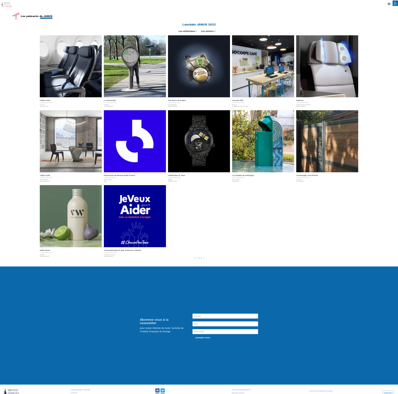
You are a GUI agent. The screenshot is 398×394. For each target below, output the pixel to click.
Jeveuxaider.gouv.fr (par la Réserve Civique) (122, 250)
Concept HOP (237, 100)
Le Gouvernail (109, 100)
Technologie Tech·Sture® (307, 175)
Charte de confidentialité (241, 390)
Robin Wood (45, 250)
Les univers (207, 31)
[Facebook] (157, 390)
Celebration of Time (176, 175)
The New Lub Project (177, 100)
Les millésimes (187, 31)
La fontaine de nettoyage (243, 175)
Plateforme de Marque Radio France (119, 175)
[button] (395, 3)
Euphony (299, 100)
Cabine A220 (45, 100)
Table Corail (45, 175)
